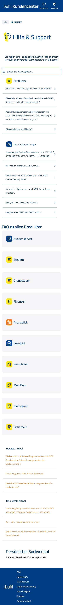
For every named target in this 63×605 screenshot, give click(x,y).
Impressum (22, 577)
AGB (19, 572)
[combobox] (33, 71)
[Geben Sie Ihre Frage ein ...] (3, 71)
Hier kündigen (23, 591)
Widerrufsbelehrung (26, 586)
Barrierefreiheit (24, 601)
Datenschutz (23, 582)
